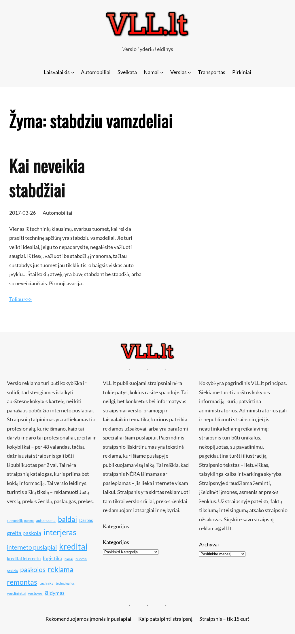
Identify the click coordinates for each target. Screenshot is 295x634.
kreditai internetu (24, 558)
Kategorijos (116, 542)
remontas (22, 582)
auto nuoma (46, 520)
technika (46, 583)
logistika (52, 558)
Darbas (86, 520)
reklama (60, 569)
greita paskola (24, 532)
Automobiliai (57, 213)
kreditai (73, 546)
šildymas (55, 593)
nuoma (81, 558)
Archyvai (209, 544)
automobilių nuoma (20, 520)
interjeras (60, 532)
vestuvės (35, 593)
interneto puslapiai (32, 547)
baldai (67, 519)
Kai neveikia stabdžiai (47, 177)
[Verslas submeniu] (189, 72)
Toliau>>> (20, 299)
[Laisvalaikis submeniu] (72, 72)
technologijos (65, 583)
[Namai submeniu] (161, 72)
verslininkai (16, 593)
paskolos (33, 569)
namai (69, 559)
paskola (12, 571)
